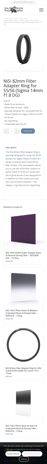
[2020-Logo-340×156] (19, 10)
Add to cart (28, 131)
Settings (24, 459)
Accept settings (13, 454)
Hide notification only (32, 454)
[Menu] (40, 10)
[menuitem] (40, 10)
